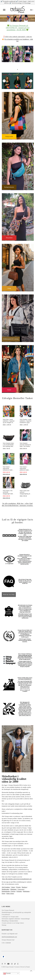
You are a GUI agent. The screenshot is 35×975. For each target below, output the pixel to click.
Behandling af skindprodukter (10, 925)
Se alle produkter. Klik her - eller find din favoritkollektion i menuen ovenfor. (17, 509)
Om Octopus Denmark (8, 915)
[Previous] (4, 83)
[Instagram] (12, 968)
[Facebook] (2, 968)
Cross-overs (21, 894)
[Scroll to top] (31, 971)
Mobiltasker (26, 896)
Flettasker (19, 896)
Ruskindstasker (6, 896)
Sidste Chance (10, 898)
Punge (3, 898)
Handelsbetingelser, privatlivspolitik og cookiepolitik (16, 917)
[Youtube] (8, 968)
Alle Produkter (6, 891)
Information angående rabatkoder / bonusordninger (16, 923)
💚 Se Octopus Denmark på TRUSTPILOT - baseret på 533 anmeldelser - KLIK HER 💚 (17, 28)
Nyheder (18, 891)
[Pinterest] (5, 968)
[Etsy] (17, 968)
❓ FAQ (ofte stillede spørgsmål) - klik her (17, 36)
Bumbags (24, 891)
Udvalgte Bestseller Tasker (17, 402)
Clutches (13, 896)
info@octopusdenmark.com (9, 941)
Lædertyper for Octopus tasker (10, 921)
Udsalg (13, 891)
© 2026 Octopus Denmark (7, 971)
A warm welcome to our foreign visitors (13, 927)
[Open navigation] (5, 9)
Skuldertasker (5, 894)
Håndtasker (13, 894)
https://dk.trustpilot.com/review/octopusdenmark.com (17, 883)
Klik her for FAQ (8, 599)
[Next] (30, 83)
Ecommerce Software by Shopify (22, 971)
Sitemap (4, 929)
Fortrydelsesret (6, 919)
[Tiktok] (14, 968)
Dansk (8, 973)
